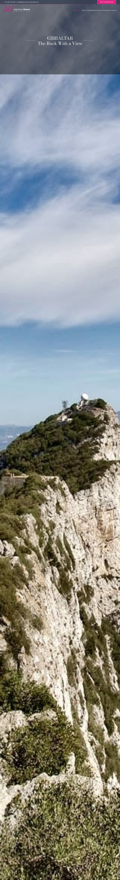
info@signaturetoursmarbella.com (28, 2)
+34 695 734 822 (9, 2)
